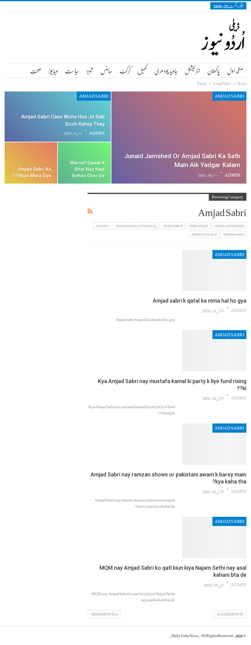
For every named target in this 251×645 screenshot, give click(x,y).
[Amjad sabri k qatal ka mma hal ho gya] (214, 270)
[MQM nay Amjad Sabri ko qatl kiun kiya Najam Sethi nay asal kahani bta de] (214, 537)
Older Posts (231, 614)
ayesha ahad (233, 234)
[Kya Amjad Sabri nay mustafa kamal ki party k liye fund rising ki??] (214, 350)
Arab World (173, 225)
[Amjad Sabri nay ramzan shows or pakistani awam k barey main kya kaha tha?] (214, 443)
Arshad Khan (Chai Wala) (135, 225)
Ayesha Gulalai (204, 234)
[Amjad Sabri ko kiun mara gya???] (31, 163)
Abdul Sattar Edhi (229, 225)
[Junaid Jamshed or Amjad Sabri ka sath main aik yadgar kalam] (179, 137)
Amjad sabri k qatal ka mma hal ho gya (199, 300)
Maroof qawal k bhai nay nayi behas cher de (87, 169)
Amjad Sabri (229, 96)
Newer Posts (103, 614)
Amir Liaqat (198, 225)
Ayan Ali (102, 225)
